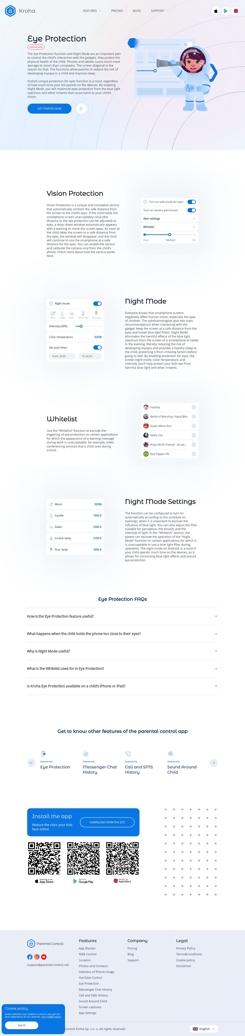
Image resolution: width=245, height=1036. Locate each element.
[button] (31, 763)
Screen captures (90, 1007)
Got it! (22, 1025)
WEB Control (87, 954)
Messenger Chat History (95, 989)
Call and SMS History (93, 995)
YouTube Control (90, 978)
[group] (59, 760)
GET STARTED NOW (50, 108)
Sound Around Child (93, 1001)
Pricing (132, 948)
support (157, 11)
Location (85, 960)
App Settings (87, 1013)
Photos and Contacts (93, 966)
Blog (131, 954)
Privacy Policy (185, 948)
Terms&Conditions (189, 954)
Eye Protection (89, 983)
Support (133, 960)
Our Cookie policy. (52, 1016)
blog (137, 11)
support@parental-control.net (48, 965)
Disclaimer (183, 966)
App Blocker (87, 948)
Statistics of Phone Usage (96, 972)
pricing (117, 11)
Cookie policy (185, 960)
